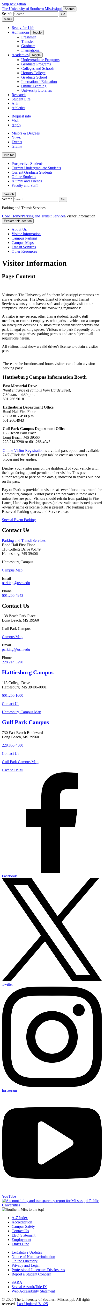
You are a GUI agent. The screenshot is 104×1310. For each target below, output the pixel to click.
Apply (16, 125)
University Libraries (36, 90)
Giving (17, 146)
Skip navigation (14, 4)
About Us (19, 229)
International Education (39, 82)
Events (17, 142)
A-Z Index (20, 1218)
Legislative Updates (27, 1252)
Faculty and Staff (25, 185)
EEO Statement (23, 1235)
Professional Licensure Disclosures (38, 1270)
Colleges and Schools (37, 68)
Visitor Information (26, 234)
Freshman (28, 37)
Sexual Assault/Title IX (29, 1287)
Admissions (21, 32)
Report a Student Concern (31, 1274)
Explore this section (18, 221)
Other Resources (24, 251)
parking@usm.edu (16, 583)
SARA (17, 1282)
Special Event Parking (19, 520)
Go (63, 14)
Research (19, 95)
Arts (15, 103)
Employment (21, 1240)
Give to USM (12, 770)
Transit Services (24, 247)
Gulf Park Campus (25, 722)
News (16, 137)
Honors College (33, 73)
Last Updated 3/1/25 (32, 1304)
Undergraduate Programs (40, 60)
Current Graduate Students (32, 172)
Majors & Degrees (26, 133)
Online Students (24, 177)
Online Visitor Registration (23, 450)
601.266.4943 (12, 595)
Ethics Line (20, 1244)
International (30, 50)
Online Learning (33, 86)
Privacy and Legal (25, 1265)
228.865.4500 (12, 745)
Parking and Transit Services (43, 216)
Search (9, 194)
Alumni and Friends (27, 181)
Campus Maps (23, 243)
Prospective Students (27, 163)
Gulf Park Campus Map (20, 762)
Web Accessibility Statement (33, 1291)
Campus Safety (23, 1226)
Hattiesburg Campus (27, 672)
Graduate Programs (36, 64)
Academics (20, 55)
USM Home (11, 216)
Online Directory (24, 1261)
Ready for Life (23, 28)
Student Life (21, 99)
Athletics (18, 108)
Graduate (28, 46)
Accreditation (22, 1222)
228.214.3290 (12, 662)
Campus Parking (24, 238)
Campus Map (12, 570)
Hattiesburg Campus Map (21, 712)
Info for (9, 155)
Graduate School (34, 77)
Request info (21, 116)
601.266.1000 (12, 695)
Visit (15, 120)
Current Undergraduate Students (36, 168)
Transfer (27, 41)
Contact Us (10, 704)
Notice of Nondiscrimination (33, 1257)
